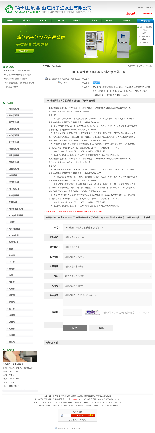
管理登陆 (87, 405)
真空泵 (12, 328)
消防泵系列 (14, 162)
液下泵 (12, 262)
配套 (11, 249)
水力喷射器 (14, 235)
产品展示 (149, 66)
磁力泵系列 (14, 129)
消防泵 (12, 289)
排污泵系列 (14, 115)
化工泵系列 (14, 142)
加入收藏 (149, 8)
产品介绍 (60, 20)
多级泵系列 (14, 135)
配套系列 (13, 202)
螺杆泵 (12, 295)
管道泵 (12, 255)
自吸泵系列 (14, 169)
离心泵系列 (14, 109)
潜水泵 (12, 222)
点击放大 (63, 83)
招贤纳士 (110, 20)
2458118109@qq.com (112, 402)
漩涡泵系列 (14, 182)
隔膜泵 (12, 302)
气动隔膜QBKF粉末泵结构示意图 (18, 75)
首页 (142, 66)
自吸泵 (12, 282)
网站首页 (10, 20)
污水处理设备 (15, 229)
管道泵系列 (14, 195)
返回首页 (141, 8)
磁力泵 (12, 322)
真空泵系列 (14, 122)
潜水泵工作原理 (11, 87)
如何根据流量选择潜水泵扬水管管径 (19, 83)
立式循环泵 (88, 211)
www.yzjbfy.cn (59, 405)
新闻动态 (43, 20)
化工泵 (12, 308)
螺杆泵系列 (14, 155)
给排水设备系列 (16, 209)
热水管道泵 (63, 211)
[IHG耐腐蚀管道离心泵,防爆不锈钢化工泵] (62, 79)
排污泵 (12, 335)
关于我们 (26, 20)
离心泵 (12, 342)
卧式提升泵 (98, 211)
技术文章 (93, 20)
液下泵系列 (14, 189)
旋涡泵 (12, 269)
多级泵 (12, 315)
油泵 (11, 275)
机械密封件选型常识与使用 (16, 79)
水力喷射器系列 (16, 215)
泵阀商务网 (78, 405)
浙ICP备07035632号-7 (111, 405)
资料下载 (76, 20)
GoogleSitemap (41, 405)
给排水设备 (14, 242)
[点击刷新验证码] (92, 312)
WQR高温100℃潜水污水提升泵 (18, 70)
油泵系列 (13, 175)
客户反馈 (126, 20)
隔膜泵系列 (14, 149)
